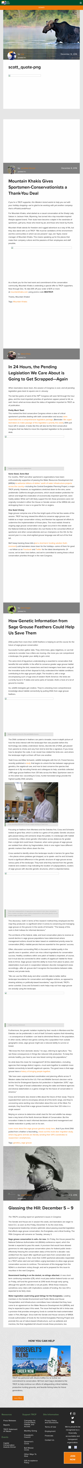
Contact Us (49, 1440)
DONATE (42, 7)
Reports (6, 1425)
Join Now (72, 1458)
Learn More (18, 1398)
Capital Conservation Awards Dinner (9, 1445)
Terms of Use (50, 1427)
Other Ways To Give (30, 1455)
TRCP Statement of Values (10, 1430)
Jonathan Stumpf (28, 168)
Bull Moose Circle (29, 1449)
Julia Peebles (26, 1195)
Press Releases (9, 1420)
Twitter (38, 549)
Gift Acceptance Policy (31, 1461)
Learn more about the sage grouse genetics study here (31, 1128)
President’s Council (28, 1436)
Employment (50, 1431)
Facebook (27, 549)
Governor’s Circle (28, 1442)
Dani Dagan (26, 608)
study (28, 763)
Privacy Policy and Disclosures (51, 1421)
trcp (22, 54)
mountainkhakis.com (19, 292)
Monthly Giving (30, 1431)
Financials (49, 1435)
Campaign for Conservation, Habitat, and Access (30, 1423)
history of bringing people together (35, 1071)
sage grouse (26, 1143)
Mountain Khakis (20, 301)
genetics (16, 1143)
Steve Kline (25, 354)
